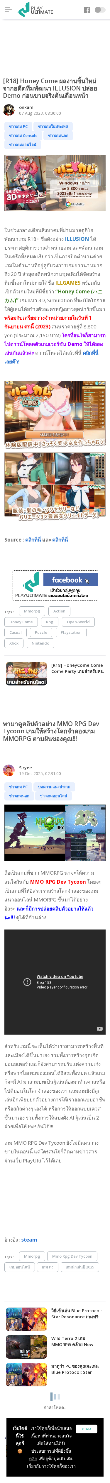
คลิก (33, 1458)
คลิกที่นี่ (33, 539)
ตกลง (86, 1429)
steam (29, 1239)
